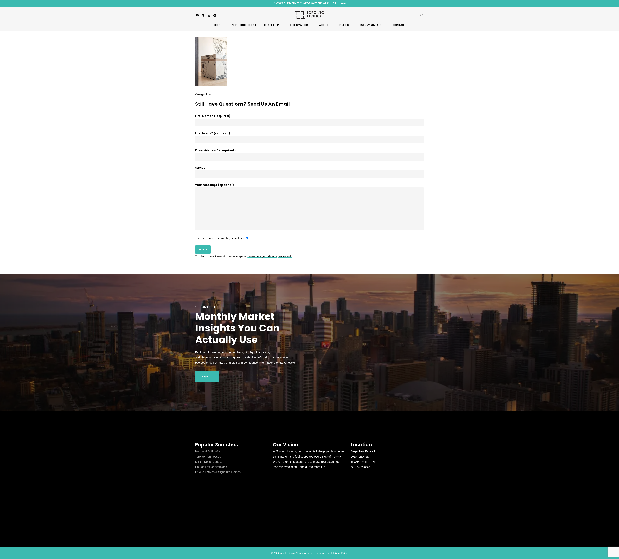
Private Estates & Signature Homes (218, 472)
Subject (201, 168)
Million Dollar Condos (208, 461)
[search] (422, 15)
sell (211, 362)
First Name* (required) (212, 116)
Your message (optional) (214, 185)
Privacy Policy (340, 553)
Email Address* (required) (215, 150)
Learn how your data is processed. (269, 256)
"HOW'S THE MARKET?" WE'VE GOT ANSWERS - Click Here (309, 3)
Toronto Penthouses (208, 456)
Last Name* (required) (212, 133)
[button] (207, 376)
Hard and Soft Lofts (207, 451)
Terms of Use (323, 553)
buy (333, 451)
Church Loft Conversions (211, 466)
